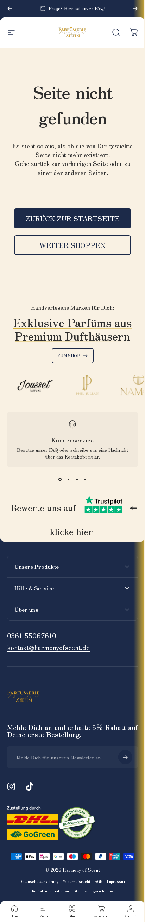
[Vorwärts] (130, 8)
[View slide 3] (74, 481)
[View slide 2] (66, 481)
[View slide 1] (57, 481)
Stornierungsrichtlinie (91, 892)
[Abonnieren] (120, 759)
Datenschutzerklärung (36, 882)
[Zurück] (10, 8)
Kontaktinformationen (48, 892)
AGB (96, 882)
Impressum (113, 882)
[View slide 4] (82, 481)
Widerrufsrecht (74, 882)
